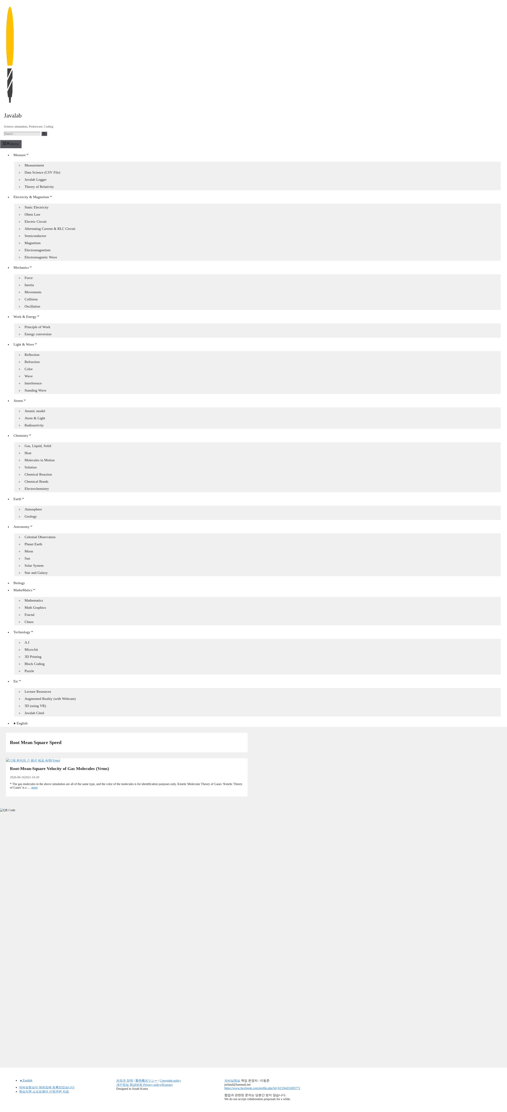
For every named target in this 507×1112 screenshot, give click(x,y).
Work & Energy (24, 317)
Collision (31, 299)
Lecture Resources (38, 692)
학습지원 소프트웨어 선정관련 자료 (44, 1091)
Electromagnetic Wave (41, 257)
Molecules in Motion (40, 460)
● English (20, 723)
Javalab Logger (36, 180)
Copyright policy (170, 1080)
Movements (33, 292)
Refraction (32, 362)
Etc (15, 681)
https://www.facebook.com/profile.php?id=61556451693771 (262, 1088)
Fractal (29, 615)
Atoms (18, 401)
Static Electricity (37, 207)
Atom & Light (35, 418)
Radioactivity (34, 425)
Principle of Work (37, 327)
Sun (27, 558)
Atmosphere (33, 509)
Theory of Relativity (39, 187)
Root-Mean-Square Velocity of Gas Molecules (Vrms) (59, 768)
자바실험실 (232, 1080)
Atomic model (35, 411)
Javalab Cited (34, 713)
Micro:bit (31, 650)
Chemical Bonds (36, 481)
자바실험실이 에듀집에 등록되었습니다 (46, 1087)
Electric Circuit (36, 222)
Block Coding (35, 664)
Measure (19, 155)
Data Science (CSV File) (42, 172)
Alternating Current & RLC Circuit (50, 229)
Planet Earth (33, 544)
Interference (33, 383)
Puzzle (29, 671)
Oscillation (32, 306)
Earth (17, 499)
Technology (21, 632)
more (34, 787)
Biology (19, 583)
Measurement (34, 165)
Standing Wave (35, 390)
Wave (29, 376)
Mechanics (21, 267)
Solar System (34, 565)
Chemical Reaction (38, 474)
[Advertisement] (29, 877)
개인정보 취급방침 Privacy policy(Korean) (144, 1084)
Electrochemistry (37, 489)
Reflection (32, 355)
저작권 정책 (124, 1080)
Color (29, 369)
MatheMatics (22, 590)
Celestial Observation (40, 537)
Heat (28, 453)
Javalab (13, 115)
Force (29, 278)
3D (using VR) (35, 706)
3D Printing (33, 657)
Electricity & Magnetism (31, 197)
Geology (31, 516)
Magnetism (33, 243)
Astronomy (21, 527)
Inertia (29, 285)
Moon (29, 551)
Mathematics (34, 600)
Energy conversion (38, 334)
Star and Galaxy (36, 573)
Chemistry (20, 436)
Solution (31, 467)
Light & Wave (23, 344)
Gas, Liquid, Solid (38, 446)
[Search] (44, 134)
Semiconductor (35, 236)
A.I (27, 642)
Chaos (29, 622)
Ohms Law (32, 214)
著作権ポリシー (146, 1080)
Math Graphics (35, 607)
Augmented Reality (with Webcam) (50, 699)
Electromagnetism (38, 250)
